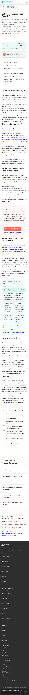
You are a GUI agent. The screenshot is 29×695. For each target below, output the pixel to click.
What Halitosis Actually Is (10, 62)
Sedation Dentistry (5, 618)
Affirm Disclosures (5, 660)
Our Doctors (4, 628)
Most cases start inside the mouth (10, 108)
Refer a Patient (5, 648)
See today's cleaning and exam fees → (14, 332)
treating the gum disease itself (14, 262)
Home (3, 6)
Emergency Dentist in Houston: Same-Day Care (14, 524)
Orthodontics (4, 569)
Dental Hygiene (5, 584)
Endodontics (4, 574)
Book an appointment (12, 46)
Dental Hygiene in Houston (17, 48)
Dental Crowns (5, 608)
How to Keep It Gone (9, 76)
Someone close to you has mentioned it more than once (15, 445)
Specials (3, 635)
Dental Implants (5, 564)
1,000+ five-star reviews (11, 22)
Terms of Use (4, 655)
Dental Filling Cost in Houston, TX (10, 521)
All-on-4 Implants (5, 591)
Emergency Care (5, 640)
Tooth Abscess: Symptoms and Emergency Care (14, 518)
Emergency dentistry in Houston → (13, 232)
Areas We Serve (5, 645)
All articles (13, 535)
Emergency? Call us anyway (8, 680)
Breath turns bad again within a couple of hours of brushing (15, 417)
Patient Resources (10, 6)
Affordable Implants (6, 596)
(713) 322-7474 (5, 556)
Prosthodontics (5, 579)
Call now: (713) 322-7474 (12, 229)
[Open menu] (26, 2)
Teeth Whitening (5, 606)
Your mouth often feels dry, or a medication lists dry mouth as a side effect (15, 434)
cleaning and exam (15, 402)
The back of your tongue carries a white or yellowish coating (14, 427)
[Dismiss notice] (25, 691)
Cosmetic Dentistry (5, 566)
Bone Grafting (4, 598)
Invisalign (3, 613)
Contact (3, 650)
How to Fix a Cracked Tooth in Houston (12, 527)
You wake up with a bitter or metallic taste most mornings (15, 440)
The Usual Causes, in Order (10, 65)
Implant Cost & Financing (7, 601)
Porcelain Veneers (5, 603)
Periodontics (4, 576)
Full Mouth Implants (6, 593)
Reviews (3, 638)
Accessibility (4, 658)
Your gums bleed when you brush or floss (15, 422)
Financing (3, 633)
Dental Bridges (5, 611)
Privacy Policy (4, 653)
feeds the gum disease (16, 360)
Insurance (3, 630)
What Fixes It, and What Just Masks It (13, 73)
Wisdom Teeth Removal (7, 616)
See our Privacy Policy (16, 692)
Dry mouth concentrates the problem (11, 146)
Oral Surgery (4, 571)
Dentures (3, 581)
